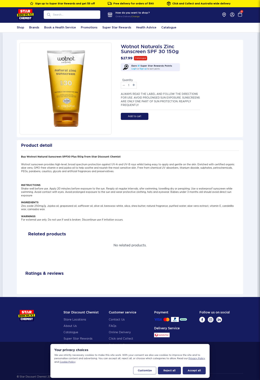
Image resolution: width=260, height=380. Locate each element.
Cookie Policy (67, 362)
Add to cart (134, 116)
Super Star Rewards (116, 27)
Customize (145, 370)
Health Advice (146, 27)
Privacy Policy (197, 358)
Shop (20, 27)
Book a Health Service (60, 27)
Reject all (169, 370)
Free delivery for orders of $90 (133, 3)
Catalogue (168, 27)
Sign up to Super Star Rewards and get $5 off (65, 3)
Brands (34, 27)
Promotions (89, 27)
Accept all (194, 370)
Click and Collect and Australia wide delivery (201, 3)
